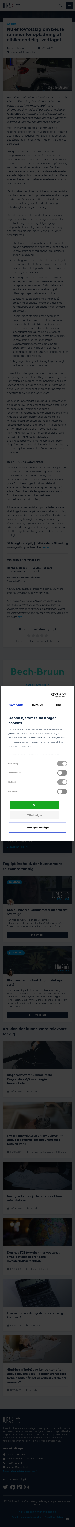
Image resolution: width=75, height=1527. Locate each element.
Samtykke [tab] (16, 704)
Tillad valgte (34, 815)
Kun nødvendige (37, 827)
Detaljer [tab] (37, 704)
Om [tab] (58, 704)
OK (34, 805)
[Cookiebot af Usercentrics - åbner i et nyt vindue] (51, 695)
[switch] (62, 773)
